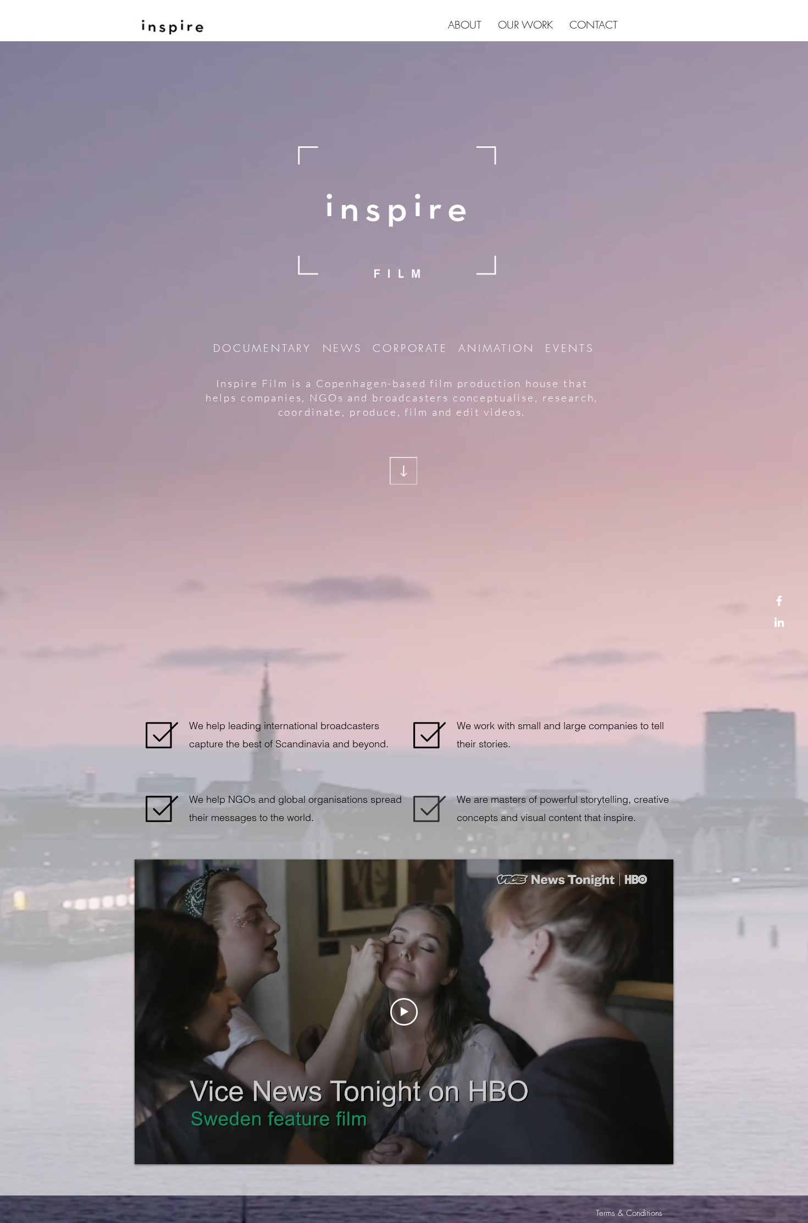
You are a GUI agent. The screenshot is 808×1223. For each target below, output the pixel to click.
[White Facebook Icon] (779, 601)
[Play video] (404, 1012)
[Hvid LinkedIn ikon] (779, 622)
